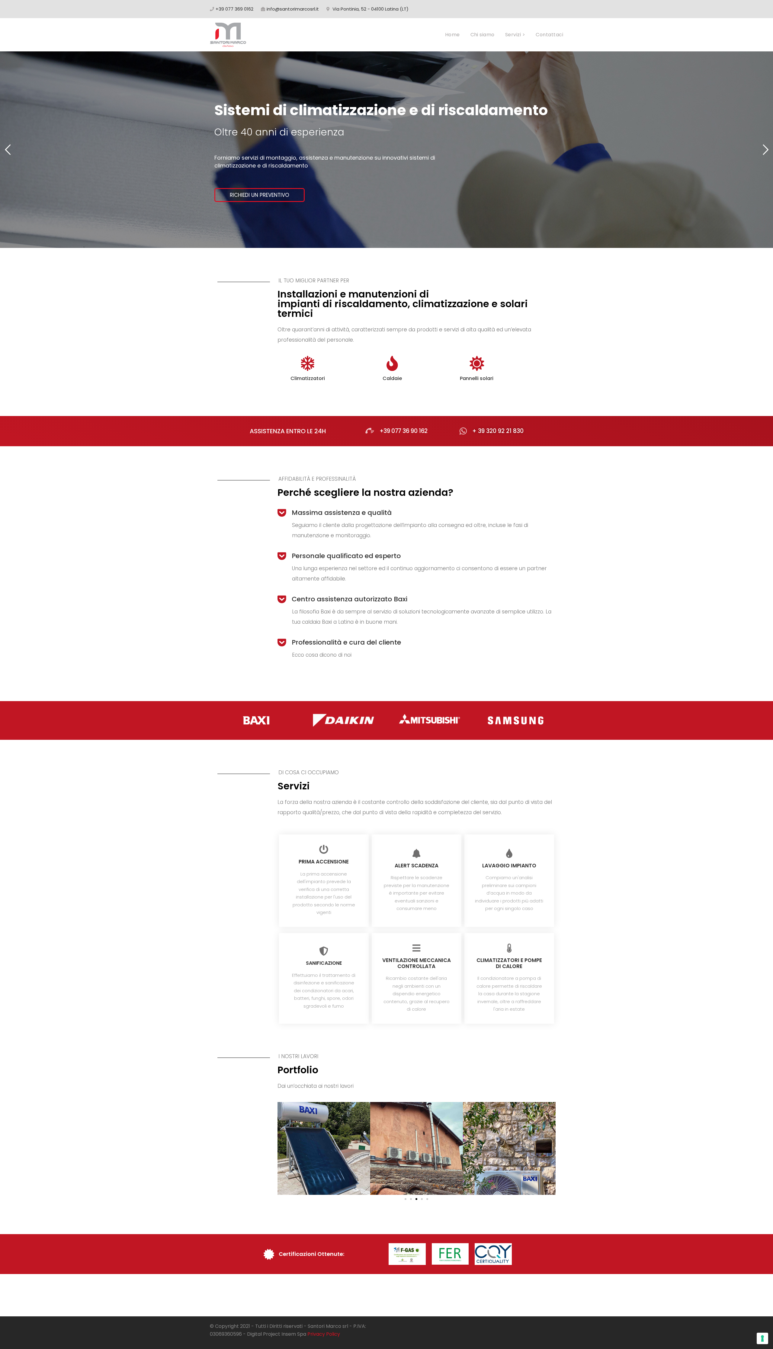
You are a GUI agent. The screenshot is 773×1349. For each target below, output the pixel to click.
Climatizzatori (307, 378)
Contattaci (549, 34)
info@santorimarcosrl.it (293, 9)
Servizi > (515, 34)
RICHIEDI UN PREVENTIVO (259, 195)
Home (452, 34)
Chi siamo (482, 34)
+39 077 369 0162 (234, 9)
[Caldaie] (392, 363)
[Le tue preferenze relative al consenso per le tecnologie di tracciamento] (762, 1338)
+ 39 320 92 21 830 (498, 431)
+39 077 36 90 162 (404, 431)
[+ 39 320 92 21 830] (463, 431)
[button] (405, 1199)
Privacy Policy (323, 1334)
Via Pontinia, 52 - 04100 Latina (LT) (370, 9)
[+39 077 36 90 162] (369, 431)
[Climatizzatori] (307, 363)
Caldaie (392, 378)
